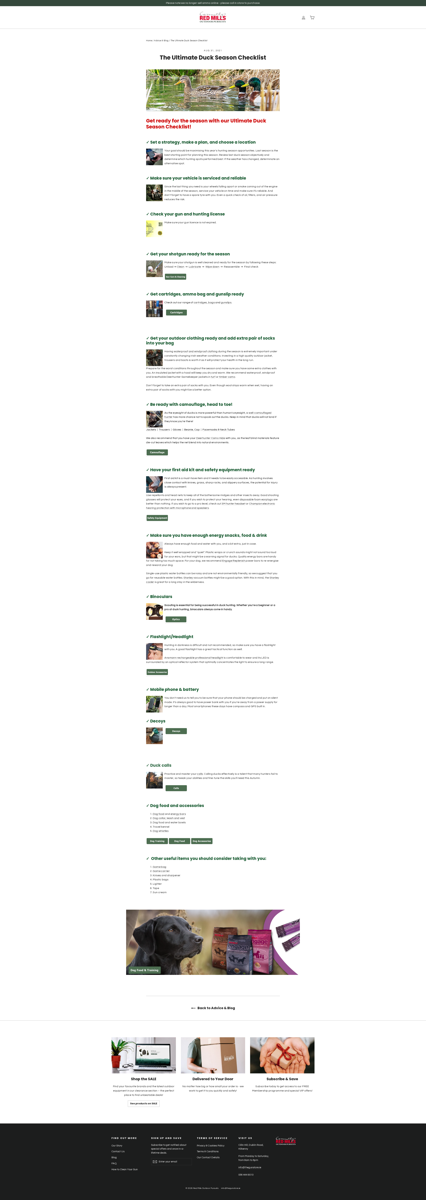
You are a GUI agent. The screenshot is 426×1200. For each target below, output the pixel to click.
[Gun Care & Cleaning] (175, 279)
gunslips (226, 302)
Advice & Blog (161, 40)
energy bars (178, 814)
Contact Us (117, 1151)
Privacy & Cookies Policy (210, 1145)
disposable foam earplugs (256, 499)
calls (200, 774)
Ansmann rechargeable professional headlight (193, 657)
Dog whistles (161, 831)
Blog (114, 1157)
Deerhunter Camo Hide (210, 438)
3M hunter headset (233, 503)
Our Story (116, 1145)
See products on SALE (143, 1103)
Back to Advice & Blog (216, 1008)
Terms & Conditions (208, 1151)
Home (149, 40)
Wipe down (212, 266)
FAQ (113, 1163)
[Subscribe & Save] (282, 1055)
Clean (180, 266)
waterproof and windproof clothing (195, 351)
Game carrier (161, 871)
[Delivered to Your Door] (213, 1055)
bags (211, 302)
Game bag (159, 867)
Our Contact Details (208, 1157)
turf (213, 377)
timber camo (226, 377)
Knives (157, 875)
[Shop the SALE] (143, 1055)
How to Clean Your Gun (124, 1169)
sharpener (174, 875)
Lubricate (195, 266)
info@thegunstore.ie (249, 1167)
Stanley (189, 577)
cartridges (200, 302)
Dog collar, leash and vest (169, 818)
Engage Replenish (233, 560)
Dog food (158, 814)
